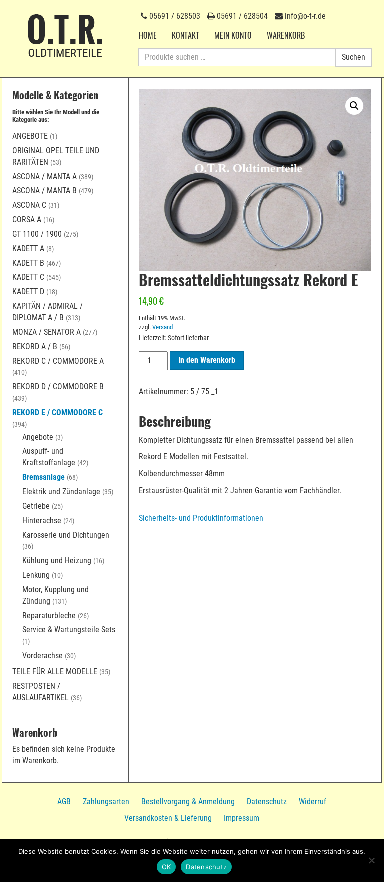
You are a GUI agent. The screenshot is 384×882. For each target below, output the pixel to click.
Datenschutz (267, 801)
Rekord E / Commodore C (57, 413)
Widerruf (312, 801)
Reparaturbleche (49, 615)
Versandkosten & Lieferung (168, 818)
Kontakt (186, 36)
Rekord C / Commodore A (58, 361)
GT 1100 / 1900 (37, 234)
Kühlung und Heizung (57, 561)
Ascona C (29, 205)
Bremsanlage (43, 477)
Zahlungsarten (106, 801)
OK (167, 867)
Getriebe (36, 506)
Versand (162, 327)
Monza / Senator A (46, 332)
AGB (64, 801)
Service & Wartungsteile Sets (69, 629)
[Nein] (371, 861)
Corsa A (27, 219)
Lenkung (36, 575)
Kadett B (28, 263)
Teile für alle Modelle (55, 671)
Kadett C (28, 277)
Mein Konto (233, 36)
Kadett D (28, 291)
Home (148, 36)
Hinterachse (42, 521)
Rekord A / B (35, 347)
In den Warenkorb (207, 360)
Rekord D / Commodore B (58, 387)
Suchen (354, 57)
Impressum (242, 818)
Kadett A (28, 249)
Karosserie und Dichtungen (66, 535)
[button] (355, 106)
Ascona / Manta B (44, 191)
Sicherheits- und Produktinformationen (201, 518)
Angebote (30, 136)
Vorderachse (42, 655)
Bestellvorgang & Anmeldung (188, 801)
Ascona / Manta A (44, 177)
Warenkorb (286, 36)
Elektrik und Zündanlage (61, 491)
